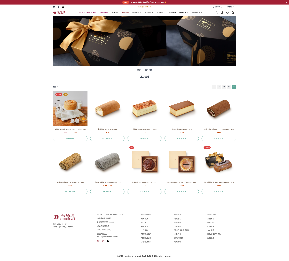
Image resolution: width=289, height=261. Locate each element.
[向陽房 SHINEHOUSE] (59, 12)
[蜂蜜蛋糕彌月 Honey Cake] (181, 108)
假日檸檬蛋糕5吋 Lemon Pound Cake (181, 182)
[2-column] (219, 87)
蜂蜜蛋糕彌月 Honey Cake (182, 129)
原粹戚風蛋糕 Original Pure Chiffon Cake (70, 129)
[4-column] (229, 87)
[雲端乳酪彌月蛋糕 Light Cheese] (144, 108)
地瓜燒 (143, 222)
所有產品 (144, 218)
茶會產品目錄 (146, 241)
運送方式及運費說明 (182, 230)
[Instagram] (58, 7)
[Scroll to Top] (284, 248)
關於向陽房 (196, 12)
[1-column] (214, 87)
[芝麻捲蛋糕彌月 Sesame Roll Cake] (107, 161)
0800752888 (102, 234)
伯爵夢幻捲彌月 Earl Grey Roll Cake (70, 182)
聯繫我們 (177, 241)
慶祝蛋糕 (115, 12)
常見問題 (177, 226)
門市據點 (210, 226)
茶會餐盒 (160, 12)
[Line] (63, 7)
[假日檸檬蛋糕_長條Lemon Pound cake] (219, 161)
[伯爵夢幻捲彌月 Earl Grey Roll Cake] (70, 161)
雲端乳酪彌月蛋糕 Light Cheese (144, 129)
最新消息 (210, 218)
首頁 (139, 70)
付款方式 (177, 234)
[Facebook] (54, 7)
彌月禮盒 (148, 12)
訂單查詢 (177, 222)
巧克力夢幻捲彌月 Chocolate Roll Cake (219, 129)
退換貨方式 (178, 238)
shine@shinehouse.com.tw (107, 236)
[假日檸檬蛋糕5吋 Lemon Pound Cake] (181, 161)
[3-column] (224, 87)
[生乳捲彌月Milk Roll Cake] (107, 108)
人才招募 (210, 230)
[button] (232, 12)
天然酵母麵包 (146, 234)
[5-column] (234, 87)
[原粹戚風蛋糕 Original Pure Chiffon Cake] (70, 108)
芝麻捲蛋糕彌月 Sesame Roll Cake (107, 182)
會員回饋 (172, 12)
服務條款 (210, 238)
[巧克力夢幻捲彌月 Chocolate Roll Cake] (219, 108)
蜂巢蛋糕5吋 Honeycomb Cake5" (144, 182)
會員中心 (177, 218)
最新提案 (182, 12)
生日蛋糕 (144, 230)
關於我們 (210, 222)
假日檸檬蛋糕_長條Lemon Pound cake (219, 182)
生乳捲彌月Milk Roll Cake (107, 129)
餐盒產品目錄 (146, 238)
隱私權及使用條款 (214, 234)
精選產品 (135, 12)
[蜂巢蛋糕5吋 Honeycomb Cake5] (144, 161)
